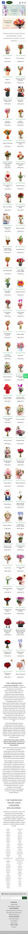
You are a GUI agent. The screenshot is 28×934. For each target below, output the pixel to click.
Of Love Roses (20, 58)
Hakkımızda (14, 904)
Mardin (8, 872)
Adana (8, 829)
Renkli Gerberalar (20, 122)
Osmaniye (8, 877)
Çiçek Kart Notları (14, 918)
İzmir (8, 860)
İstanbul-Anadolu (8, 858)
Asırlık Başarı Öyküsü (14, 906)
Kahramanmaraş (19, 860)
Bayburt (8, 840)
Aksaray (8, 832)
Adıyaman (20, 829)
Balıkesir (20, 837)
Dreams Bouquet (7, 143)
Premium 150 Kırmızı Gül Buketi (7, 631)
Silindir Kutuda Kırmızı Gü (7, 100)
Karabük (8, 861)
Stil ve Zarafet (20, 419)
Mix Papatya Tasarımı (7, 334)
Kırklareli (20, 866)
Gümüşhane (20, 853)
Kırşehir (8, 867)
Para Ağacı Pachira (8, 291)
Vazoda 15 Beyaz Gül (7, 589)
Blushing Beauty (20, 483)
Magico (8, 79)
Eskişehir (8, 852)
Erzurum (20, 850)
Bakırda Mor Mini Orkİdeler (20, 610)
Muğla (19, 872)
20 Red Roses (7, 504)
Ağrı (20, 830)
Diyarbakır (20, 847)
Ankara (8, 833)
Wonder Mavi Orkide (20, 652)
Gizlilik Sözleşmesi (14, 914)
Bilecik (20, 840)
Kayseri (8, 864)
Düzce (8, 849)
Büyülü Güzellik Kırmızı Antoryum (7, 164)
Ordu (20, 875)
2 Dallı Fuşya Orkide (20, 313)
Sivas (19, 881)
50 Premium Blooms (7, 674)
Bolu (8, 843)
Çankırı (8, 846)
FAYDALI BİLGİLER (14, 916)
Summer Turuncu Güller (7, 355)
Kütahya (20, 869)
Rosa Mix (20, 355)
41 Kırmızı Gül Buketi (8, 610)
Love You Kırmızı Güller (7, 185)
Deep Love (8, 58)
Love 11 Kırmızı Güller (20, 206)
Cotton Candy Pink (20, 567)
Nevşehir (20, 874)
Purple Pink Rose (20, 292)
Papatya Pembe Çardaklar (20, 79)
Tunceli (20, 884)
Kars (8, 863)
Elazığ (19, 849)
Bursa (8, 844)
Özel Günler (14, 923)
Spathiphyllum (20, 249)
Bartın (8, 838)
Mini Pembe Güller (7, 313)
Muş (8, 874)
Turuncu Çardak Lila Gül (7, 419)
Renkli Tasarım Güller (20, 376)
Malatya (8, 870)
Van (20, 886)
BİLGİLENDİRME (14, 908)
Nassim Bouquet (20, 674)
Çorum (20, 846)
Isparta (20, 857)
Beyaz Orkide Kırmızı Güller (20, 504)
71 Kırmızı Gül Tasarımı (20, 589)
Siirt (20, 880)
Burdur (20, 843)
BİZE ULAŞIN (14, 925)
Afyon (8, 830)
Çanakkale (20, 844)
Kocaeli (20, 867)
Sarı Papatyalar (7, 270)
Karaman (19, 861)
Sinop (8, 881)
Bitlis (20, 841)
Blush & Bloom (8, 525)
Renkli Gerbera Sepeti (20, 164)
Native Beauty (8, 376)
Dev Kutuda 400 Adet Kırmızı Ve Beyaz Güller (20, 631)
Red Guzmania (20, 185)
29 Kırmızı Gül (8, 440)
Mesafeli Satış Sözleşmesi (14, 912)
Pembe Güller (20, 334)
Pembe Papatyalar (8, 122)
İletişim (14, 927)
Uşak (8, 886)
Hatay (20, 855)
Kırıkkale (8, 866)
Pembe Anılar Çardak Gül (20, 461)
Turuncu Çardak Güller (20, 143)
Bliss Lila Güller (7, 207)
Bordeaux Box (20, 440)
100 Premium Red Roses (7, 652)
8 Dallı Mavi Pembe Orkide (20, 525)
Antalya (20, 833)
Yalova (8, 887)
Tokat (19, 883)
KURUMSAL (14, 902)
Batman (20, 838)
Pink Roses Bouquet (20, 100)
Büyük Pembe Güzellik (8, 461)
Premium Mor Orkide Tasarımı (20, 398)
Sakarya (8, 878)
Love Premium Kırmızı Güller (8, 398)
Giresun (8, 853)
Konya (8, 869)
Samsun (20, 878)
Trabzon (8, 884)
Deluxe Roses (7, 483)
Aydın (8, 837)
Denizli (8, 847)
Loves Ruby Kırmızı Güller (20, 270)
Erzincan (8, 850)
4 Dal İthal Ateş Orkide (20, 546)
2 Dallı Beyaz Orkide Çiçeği (8, 249)
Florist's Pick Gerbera (7, 228)
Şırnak (8, 883)
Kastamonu (20, 863)
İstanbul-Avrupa (20, 858)
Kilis (20, 864)
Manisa (20, 870)
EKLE (24, 898)
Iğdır (8, 857)
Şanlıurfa (8, 880)
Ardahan (8, 835)
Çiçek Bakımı (14, 921)
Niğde (8, 875)
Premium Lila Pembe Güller (7, 546)
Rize (20, 877)
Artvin (19, 835)
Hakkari (8, 855)
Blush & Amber (20, 228)
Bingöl (8, 841)
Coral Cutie (7, 568)
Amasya (20, 832)
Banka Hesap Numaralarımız (14, 910)
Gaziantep (20, 852)
